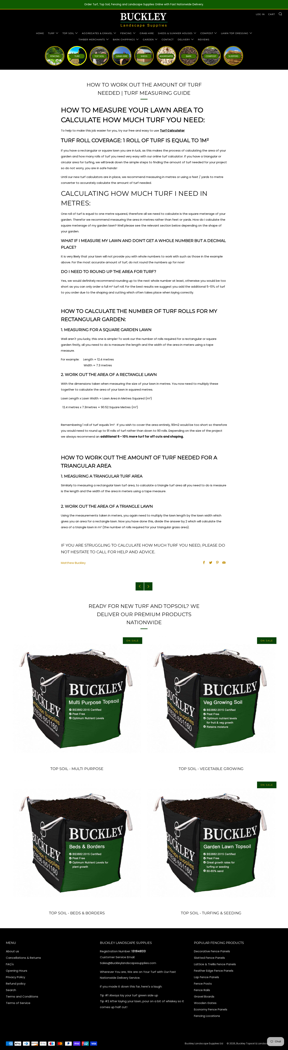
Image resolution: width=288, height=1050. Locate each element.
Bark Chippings (124, 39)
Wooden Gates (205, 1003)
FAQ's (10, 964)
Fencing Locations (207, 1016)
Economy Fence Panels (210, 1009)
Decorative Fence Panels (212, 951)
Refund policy (15, 983)
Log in (260, 14)
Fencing (126, 33)
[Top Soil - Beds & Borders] (77, 843)
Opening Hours (16, 971)
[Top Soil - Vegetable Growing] (211, 699)
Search (11, 990)
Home (40, 33)
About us (12, 951)
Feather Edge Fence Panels (213, 971)
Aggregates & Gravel (97, 33)
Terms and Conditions (22, 996)
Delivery (184, 39)
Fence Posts (203, 983)
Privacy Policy (15, 977)
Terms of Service (18, 1003)
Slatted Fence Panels (209, 958)
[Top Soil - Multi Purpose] (77, 699)
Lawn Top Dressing (234, 33)
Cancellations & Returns (23, 958)
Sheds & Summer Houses (175, 33)
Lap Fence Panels (206, 977)
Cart (271, 14)
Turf (51, 33)
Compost (206, 33)
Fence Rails (202, 990)
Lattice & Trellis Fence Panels (215, 964)
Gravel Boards (204, 996)
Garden (148, 39)
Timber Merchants (92, 39)
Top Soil (68, 33)
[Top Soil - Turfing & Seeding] (211, 843)
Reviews (203, 39)
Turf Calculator (172, 130)
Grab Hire (147, 33)
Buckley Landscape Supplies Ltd (204, 1043)
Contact (168, 39)
